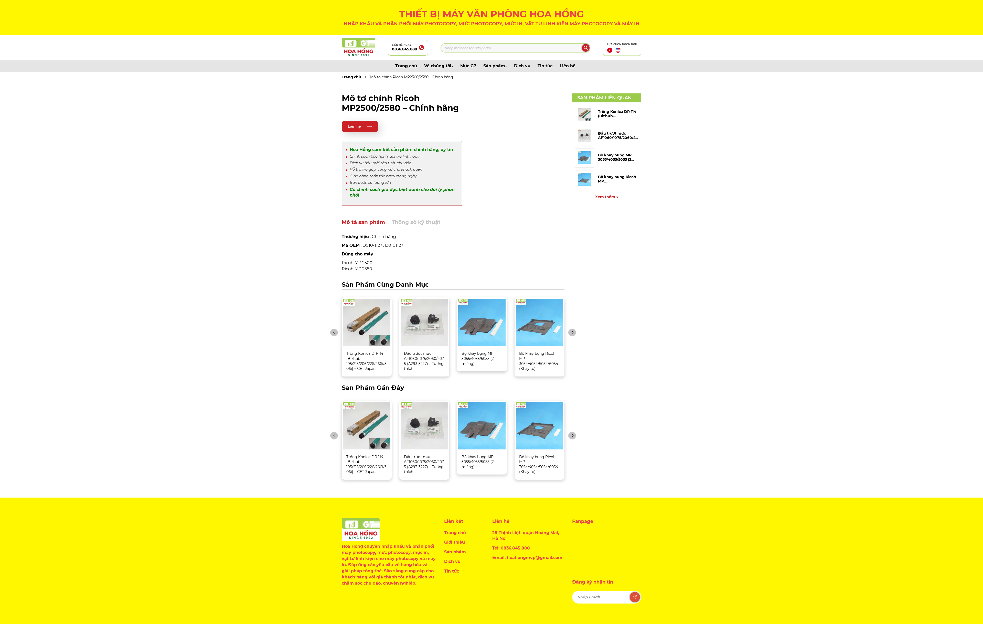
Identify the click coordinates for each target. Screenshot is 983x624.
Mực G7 (468, 65)
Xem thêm (605, 197)
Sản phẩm (494, 65)
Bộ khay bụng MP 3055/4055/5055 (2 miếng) (478, 358)
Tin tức (545, 65)
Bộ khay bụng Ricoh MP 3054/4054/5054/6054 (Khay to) (538, 361)
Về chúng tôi (437, 65)
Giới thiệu (454, 542)
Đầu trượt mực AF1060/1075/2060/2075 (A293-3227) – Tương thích (424, 361)
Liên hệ (567, 65)
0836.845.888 (404, 49)
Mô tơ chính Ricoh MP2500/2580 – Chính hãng (411, 77)
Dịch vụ (522, 65)
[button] (334, 332)
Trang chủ (406, 65)
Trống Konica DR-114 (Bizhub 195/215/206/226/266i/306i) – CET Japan (366, 361)
